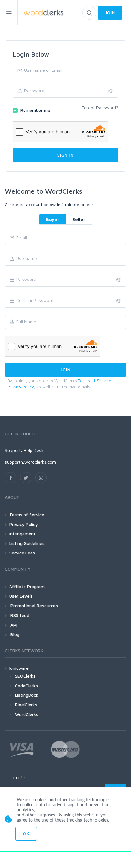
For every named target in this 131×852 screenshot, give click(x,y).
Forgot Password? (100, 107)
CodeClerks (26, 685)
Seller (79, 219)
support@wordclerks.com (30, 462)
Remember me (35, 110)
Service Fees (22, 552)
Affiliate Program (27, 586)
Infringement (22, 533)
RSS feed (19, 615)
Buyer (52, 219)
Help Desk (34, 450)
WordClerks (26, 714)
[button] (118, 301)
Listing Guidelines (27, 543)
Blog (14, 634)
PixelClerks (26, 704)
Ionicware (19, 668)
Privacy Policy (20, 386)
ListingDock (26, 695)
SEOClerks (25, 676)
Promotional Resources (33, 605)
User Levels (21, 596)
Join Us (18, 777)
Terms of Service (94, 380)
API (13, 624)
